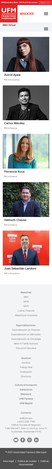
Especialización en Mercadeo (26, 334)
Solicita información (26, 385)
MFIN (26, 301)
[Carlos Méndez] (26, 102)
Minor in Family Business (26, 343)
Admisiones (26, 389)
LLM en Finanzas (26, 310)
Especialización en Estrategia (26, 339)
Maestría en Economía (26, 315)
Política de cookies (27, 461)
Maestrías (26, 292)
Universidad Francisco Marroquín (30, 452)
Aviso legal (8, 461)
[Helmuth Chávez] (26, 199)
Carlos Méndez (14, 123)
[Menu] (46, 13)
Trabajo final (26, 367)
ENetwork (26, 394)
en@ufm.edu (26, 418)
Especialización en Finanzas (26, 330)
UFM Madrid (26, 403)
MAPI (26, 306)
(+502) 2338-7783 (26, 421)
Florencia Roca (14, 171)
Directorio (26, 376)
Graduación (26, 372)
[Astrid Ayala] (26, 54)
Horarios (26, 362)
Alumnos (26, 358)
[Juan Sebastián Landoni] (26, 247)
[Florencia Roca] (26, 151)
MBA (26, 297)
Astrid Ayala (12, 75)
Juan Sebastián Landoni (20, 268)
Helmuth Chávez (15, 220)
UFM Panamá (26, 398)
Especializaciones (26, 325)
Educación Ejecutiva (26, 348)
